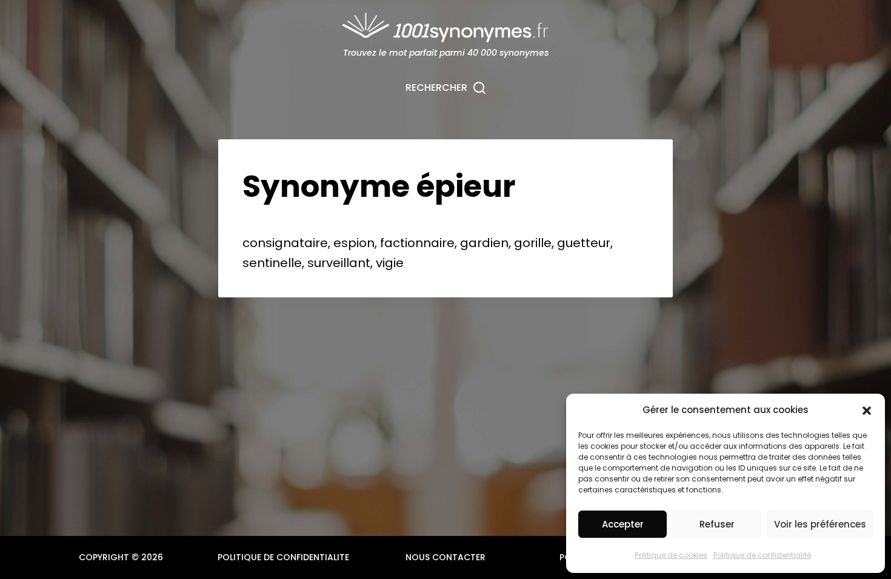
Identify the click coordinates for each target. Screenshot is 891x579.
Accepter (623, 524)
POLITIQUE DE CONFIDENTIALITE (283, 557)
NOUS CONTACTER (445, 557)
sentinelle (272, 262)
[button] (867, 411)
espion (354, 242)
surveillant (338, 262)
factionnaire (417, 242)
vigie (390, 262)
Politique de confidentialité (762, 555)
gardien (484, 242)
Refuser (717, 524)
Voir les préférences (820, 524)
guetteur (583, 242)
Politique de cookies (671, 555)
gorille (533, 242)
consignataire (285, 242)
